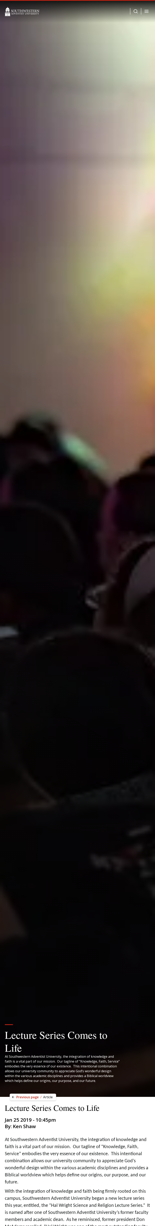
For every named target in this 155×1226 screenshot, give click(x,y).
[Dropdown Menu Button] (135, 11)
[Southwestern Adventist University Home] (22, 11)
